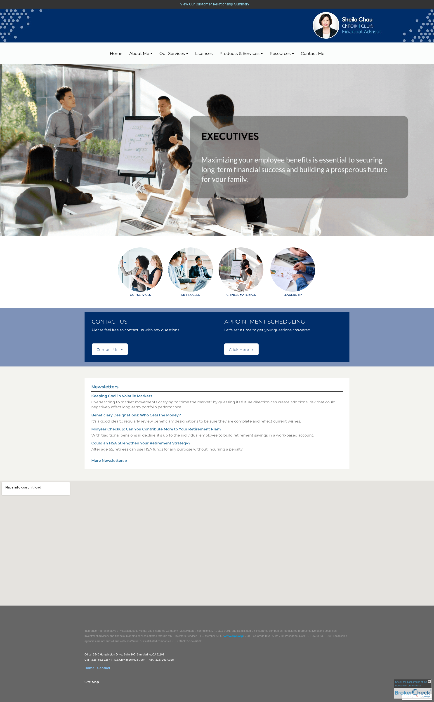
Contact (103, 668)
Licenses (204, 53)
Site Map (92, 682)
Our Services (172, 53)
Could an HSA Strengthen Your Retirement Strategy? (140, 443)
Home (116, 53)
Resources (280, 53)
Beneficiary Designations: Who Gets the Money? (136, 415)
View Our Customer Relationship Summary (214, 4)
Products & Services (239, 53)
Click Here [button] (239, 349)
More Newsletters (109, 460)
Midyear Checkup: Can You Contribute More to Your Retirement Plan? (156, 429)
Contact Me (312, 53)
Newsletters (104, 387)
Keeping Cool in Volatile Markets (121, 396)
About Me (139, 53)
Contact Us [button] (107, 349)
